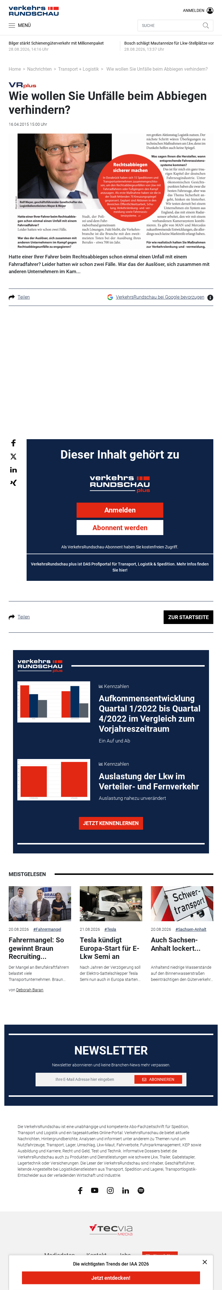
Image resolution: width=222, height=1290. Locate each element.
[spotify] (141, 1190)
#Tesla (110, 929)
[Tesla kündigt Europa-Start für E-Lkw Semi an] (111, 904)
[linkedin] (125, 1190)
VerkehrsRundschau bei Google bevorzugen (160, 297)
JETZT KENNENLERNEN (111, 823)
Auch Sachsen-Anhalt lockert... (176, 944)
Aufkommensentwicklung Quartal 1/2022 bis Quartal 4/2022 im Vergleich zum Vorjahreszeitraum (150, 714)
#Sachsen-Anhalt (190, 929)
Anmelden (120, 510)
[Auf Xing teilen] (13, 482)
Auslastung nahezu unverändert (132, 798)
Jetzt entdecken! (110, 1278)
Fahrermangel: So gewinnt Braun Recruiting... (36, 948)
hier (122, 570)
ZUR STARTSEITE (188, 617)
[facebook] (80, 1190)
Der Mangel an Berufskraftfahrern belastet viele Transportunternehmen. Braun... (39, 973)
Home (15, 69)
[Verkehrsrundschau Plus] (22, 85)
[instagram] (110, 1190)
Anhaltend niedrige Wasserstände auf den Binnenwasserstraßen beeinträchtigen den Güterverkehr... (182, 973)
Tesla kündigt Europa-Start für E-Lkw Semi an (109, 948)
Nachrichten (39, 69)
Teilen (24, 297)
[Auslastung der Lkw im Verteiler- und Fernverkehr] (53, 779)
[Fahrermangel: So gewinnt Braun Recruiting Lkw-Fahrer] (40, 904)
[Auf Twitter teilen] (13, 456)
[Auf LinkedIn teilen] (13, 469)
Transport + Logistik (78, 69)
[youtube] (94, 1190)
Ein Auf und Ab (114, 741)
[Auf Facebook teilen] (13, 442)
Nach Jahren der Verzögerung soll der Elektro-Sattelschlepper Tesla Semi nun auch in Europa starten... (110, 973)
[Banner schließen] (203, 1262)
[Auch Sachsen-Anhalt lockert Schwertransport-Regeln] (182, 904)
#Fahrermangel (47, 929)
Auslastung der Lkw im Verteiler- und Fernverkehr (149, 781)
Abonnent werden (119, 528)
